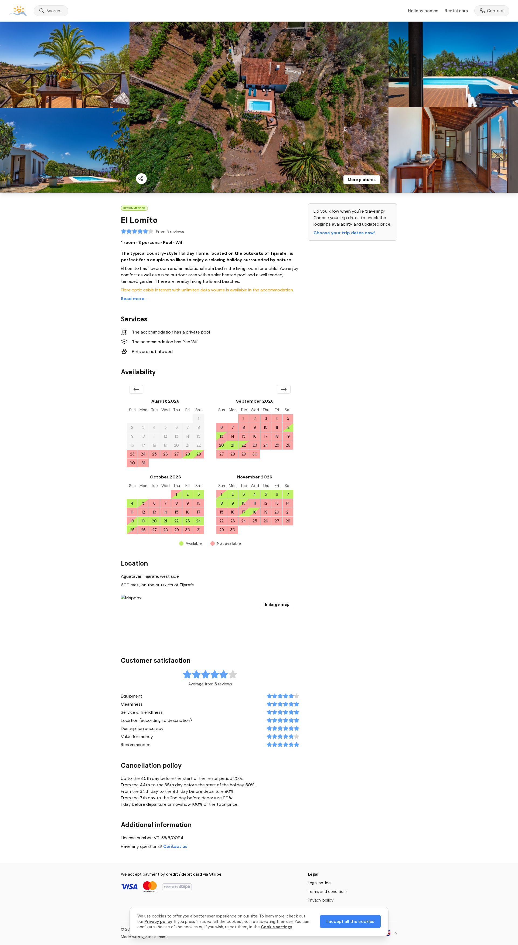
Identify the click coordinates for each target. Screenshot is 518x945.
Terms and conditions (327, 891)
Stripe (215, 874)
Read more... (134, 298)
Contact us (175, 846)
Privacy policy (320, 900)
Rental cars (456, 10)
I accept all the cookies (350, 921)
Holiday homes (423, 10)
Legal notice (319, 883)
